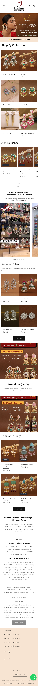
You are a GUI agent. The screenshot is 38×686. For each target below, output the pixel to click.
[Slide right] (23, 183)
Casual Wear (7, 105)
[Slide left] (15, 183)
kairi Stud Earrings (8, 329)
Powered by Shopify (14, 680)
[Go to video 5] (24, 259)
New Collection (26, 105)
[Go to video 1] (14, 259)
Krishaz (8, 680)
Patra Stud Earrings (8, 299)
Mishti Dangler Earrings (27, 464)
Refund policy (24, 680)
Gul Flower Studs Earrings (27, 329)
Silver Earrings (8, 74)
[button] (4, 6)
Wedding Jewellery (27, 133)
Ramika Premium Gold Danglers (26, 499)
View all (19, 186)
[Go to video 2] (17, 259)
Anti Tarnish (7, 133)
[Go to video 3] (19, 259)
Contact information (29, 683)
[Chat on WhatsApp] (33, 677)
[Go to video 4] (21, 259)
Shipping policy (19, 683)
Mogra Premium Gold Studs (8, 170)
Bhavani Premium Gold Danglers (9, 499)
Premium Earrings (27, 74)
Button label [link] (19, 622)
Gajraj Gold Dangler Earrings (8, 465)
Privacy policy (32, 680)
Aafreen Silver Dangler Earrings (25, 170)
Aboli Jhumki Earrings (26, 299)
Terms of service (9, 683)
